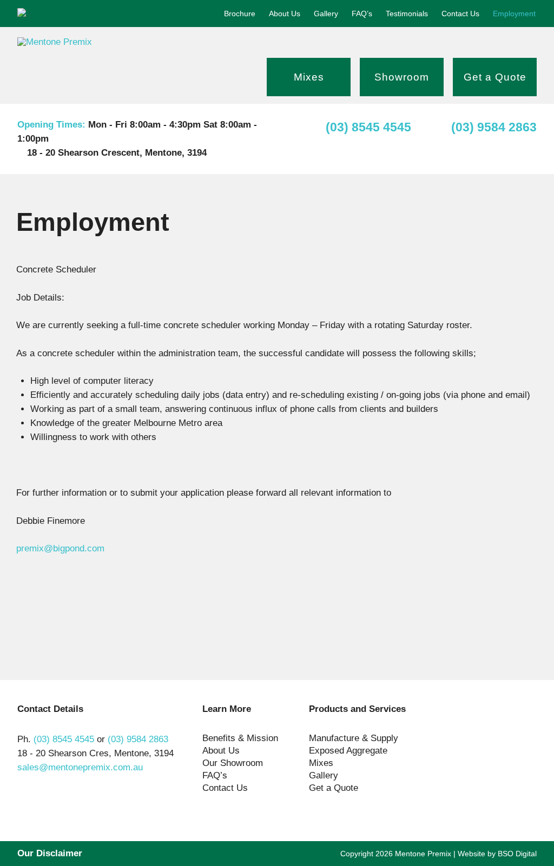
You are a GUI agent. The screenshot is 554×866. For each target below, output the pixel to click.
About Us (284, 13)
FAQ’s (362, 13)
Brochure (239, 13)
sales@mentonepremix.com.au (80, 767)
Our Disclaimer (49, 853)
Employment (514, 13)
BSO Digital (517, 853)
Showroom (401, 77)
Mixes (309, 77)
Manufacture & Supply (353, 738)
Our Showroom (232, 763)
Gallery (326, 13)
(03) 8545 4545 (368, 127)
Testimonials (407, 13)
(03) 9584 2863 (494, 127)
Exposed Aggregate (348, 750)
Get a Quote (495, 77)
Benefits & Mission (240, 738)
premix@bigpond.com (60, 548)
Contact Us (460, 13)
